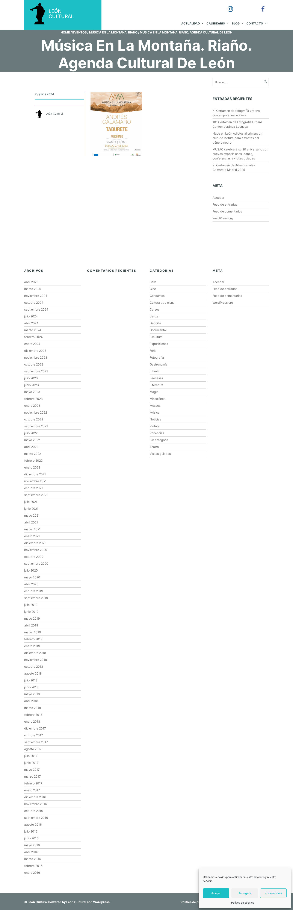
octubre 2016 (33, 811)
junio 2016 (31, 838)
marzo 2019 (32, 632)
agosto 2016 (33, 824)
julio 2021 (30, 502)
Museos (155, 405)
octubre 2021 (33, 488)
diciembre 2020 (35, 543)
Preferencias (273, 893)
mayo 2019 (32, 618)
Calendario (216, 23)
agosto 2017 (33, 749)
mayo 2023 (32, 392)
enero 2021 (32, 536)
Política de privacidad (196, 902)
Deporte (155, 323)
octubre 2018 (33, 666)
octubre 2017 (33, 735)
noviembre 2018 (35, 659)
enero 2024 (32, 344)
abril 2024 (31, 323)
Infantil (154, 371)
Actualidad (190, 23)
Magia (154, 392)
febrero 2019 (33, 639)
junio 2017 (31, 762)
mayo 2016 (32, 845)
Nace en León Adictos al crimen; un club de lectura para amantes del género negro (237, 138)
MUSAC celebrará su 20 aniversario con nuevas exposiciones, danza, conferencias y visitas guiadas (240, 153)
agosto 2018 (33, 673)
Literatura (156, 385)
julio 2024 (31, 316)
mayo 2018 (32, 694)
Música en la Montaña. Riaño (113, 32)
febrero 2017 (33, 783)
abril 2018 (31, 701)
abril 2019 (31, 625)
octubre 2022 (33, 419)
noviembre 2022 (35, 412)
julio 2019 (31, 605)
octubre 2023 (33, 364)
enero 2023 (32, 405)
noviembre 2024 (35, 295)
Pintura (155, 426)
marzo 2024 (32, 330)
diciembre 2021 (35, 474)
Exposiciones (159, 344)
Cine (153, 289)
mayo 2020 (32, 577)
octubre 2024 (33, 302)
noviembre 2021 (35, 481)
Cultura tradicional (162, 302)
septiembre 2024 (36, 309)
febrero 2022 (33, 460)
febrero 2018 (33, 714)
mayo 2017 (32, 769)
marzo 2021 (32, 529)
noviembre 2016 (35, 804)
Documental (158, 330)
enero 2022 (32, 467)
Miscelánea (157, 398)
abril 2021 (31, 522)
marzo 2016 (32, 859)
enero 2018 (32, 721)
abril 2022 (31, 447)
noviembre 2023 (35, 357)
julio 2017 (30, 756)
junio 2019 (31, 611)
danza (154, 316)
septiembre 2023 (36, 371)
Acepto (216, 893)
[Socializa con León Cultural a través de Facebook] (260, 6)
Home (65, 32)
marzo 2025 (32, 289)
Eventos (79, 32)
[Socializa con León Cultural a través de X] (244, 6)
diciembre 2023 (35, 350)
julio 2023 (31, 378)
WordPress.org (223, 218)
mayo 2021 (32, 515)
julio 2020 (31, 570)
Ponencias (157, 433)
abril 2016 (31, 852)
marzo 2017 (32, 776)
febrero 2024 (33, 337)
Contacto (254, 23)
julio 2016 (31, 831)
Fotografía (157, 357)
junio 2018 (31, 687)
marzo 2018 (32, 708)
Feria (153, 350)
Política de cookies (242, 902)
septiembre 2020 (36, 563)
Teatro (154, 447)
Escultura (156, 337)
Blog (236, 23)
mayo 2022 (32, 440)
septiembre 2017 (36, 742)
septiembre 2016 (36, 817)
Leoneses (156, 378)
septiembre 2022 (36, 426)
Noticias (155, 419)
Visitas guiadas (160, 453)
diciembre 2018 (35, 653)
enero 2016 (32, 872)
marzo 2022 (32, 453)
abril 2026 (31, 282)
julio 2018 (31, 680)
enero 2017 (32, 790)
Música (155, 412)
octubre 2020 (33, 556)
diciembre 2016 (35, 797)
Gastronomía (158, 364)
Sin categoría (159, 440)
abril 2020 (31, 584)
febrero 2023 (33, 398)
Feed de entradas (225, 204)
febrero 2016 (33, 866)
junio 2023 (31, 385)
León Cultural (38, 902)
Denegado (245, 893)
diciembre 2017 (35, 728)
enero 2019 (32, 646)
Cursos (154, 309)
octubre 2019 (33, 591)
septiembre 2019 (36, 598)
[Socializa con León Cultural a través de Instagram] (227, 6)
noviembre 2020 (35, 550)
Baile (153, 282)
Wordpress (101, 902)
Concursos (157, 295)
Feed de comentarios (227, 211)
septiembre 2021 (36, 495)
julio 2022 (31, 433)
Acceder (218, 197)
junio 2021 (31, 508)
